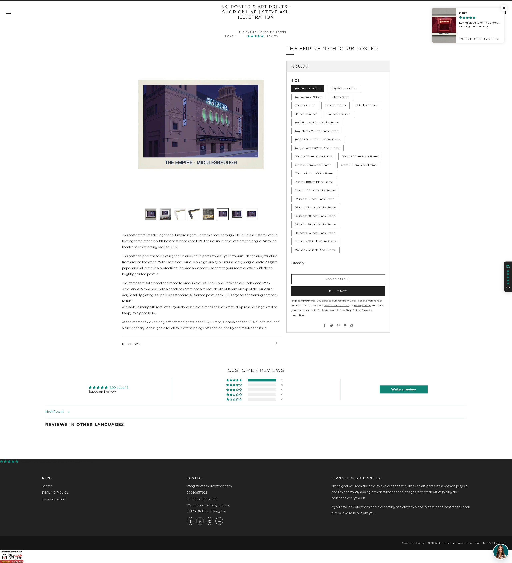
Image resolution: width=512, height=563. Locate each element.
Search (47, 486)
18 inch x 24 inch (306, 114)
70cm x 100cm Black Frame (314, 182)
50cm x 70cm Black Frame (360, 156)
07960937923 (197, 492)
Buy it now (338, 291)
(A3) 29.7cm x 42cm (344, 88)
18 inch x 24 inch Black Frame (315, 233)
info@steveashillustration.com (209, 486)
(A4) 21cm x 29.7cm (308, 88)
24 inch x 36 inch (339, 114)
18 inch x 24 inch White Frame (315, 224)
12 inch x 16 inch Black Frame (314, 199)
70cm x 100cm (305, 105)
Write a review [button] (403, 389)
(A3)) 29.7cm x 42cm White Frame (317, 139)
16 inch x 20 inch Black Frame (315, 216)
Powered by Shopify (412, 542)
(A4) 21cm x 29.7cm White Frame (317, 122)
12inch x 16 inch (335, 105)
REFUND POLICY (55, 492)
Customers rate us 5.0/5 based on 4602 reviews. (57, 461)
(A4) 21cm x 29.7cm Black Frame (316, 131)
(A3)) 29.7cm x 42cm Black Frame (317, 148)
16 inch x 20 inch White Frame (315, 207)
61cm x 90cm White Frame (313, 165)
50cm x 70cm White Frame (313, 156)
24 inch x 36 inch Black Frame (315, 250)
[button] (256, 36)
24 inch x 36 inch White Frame (315, 241)
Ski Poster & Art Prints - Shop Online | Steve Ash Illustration (256, 12)
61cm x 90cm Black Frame (359, 165)
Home (229, 36)
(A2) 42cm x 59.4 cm (308, 97)
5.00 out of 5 (118, 387)
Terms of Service (54, 499)
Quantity (297, 263)
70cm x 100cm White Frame (314, 173)
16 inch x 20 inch (367, 105)
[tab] (151, 214)
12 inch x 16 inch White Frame (315, 190)
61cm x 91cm (340, 97)
